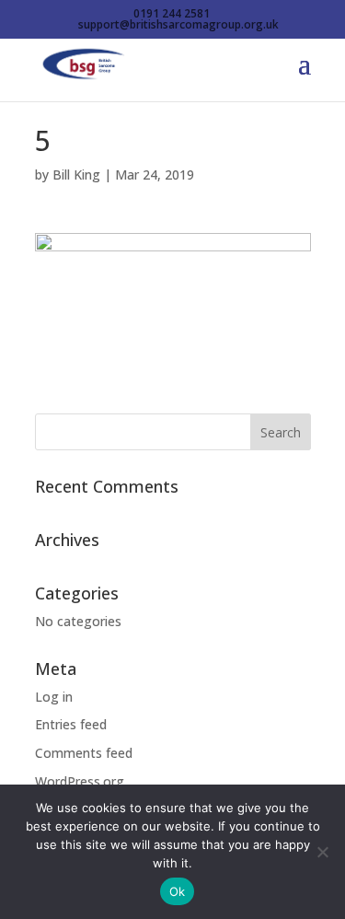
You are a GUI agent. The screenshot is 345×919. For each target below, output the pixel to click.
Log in (54, 696)
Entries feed (71, 724)
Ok (177, 891)
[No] (322, 852)
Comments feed (83, 753)
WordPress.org (79, 781)
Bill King (76, 174)
